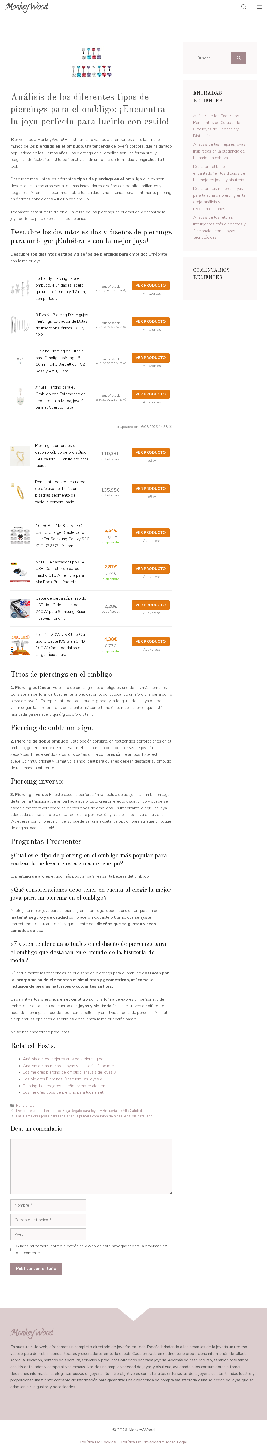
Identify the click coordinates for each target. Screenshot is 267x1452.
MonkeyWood (26, 8)
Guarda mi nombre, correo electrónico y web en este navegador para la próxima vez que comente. (91, 1249)
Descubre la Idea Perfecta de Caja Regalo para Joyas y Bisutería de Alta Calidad (79, 1110)
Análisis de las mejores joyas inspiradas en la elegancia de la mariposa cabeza (219, 151)
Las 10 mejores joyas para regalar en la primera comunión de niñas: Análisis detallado (84, 1116)
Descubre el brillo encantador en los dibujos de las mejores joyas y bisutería (219, 173)
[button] (244, 8)
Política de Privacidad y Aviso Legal (154, 1442)
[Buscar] (238, 58)
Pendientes (25, 1105)
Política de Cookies (98, 1442)
